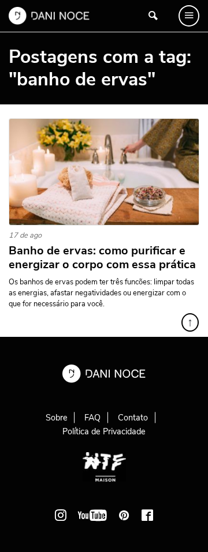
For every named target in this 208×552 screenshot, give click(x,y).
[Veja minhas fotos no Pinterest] (124, 515)
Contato (133, 417)
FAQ (92, 417)
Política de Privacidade (104, 431)
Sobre (57, 417)
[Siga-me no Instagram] (60, 515)
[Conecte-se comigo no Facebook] (147, 515)
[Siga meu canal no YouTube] (92, 515)
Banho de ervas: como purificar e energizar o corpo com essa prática (102, 258)
